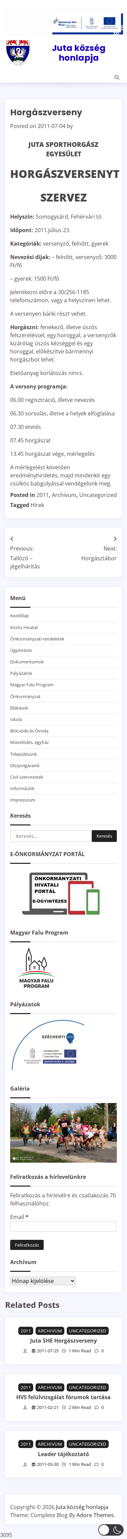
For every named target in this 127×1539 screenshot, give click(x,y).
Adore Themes (95, 1515)
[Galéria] (63, 1160)
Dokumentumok (27, 662)
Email (19, 1217)
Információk (22, 788)
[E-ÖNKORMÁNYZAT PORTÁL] (61, 916)
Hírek (37, 505)
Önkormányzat (25, 696)
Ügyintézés (21, 650)
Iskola (16, 719)
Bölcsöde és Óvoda (29, 731)
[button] (111, 1530)
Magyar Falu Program (32, 685)
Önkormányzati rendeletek (37, 639)
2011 (43, 495)
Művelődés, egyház (29, 742)
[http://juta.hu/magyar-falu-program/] (35, 988)
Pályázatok (21, 673)
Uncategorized (98, 495)
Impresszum (22, 800)
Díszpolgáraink (25, 765)
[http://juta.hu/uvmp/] (47, 1072)
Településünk (23, 754)
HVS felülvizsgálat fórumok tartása (63, 1397)
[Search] (117, 77)
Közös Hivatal (24, 627)
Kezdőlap (19, 616)
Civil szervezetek (26, 777)
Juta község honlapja (79, 52)
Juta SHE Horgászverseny (63, 1340)
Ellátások (19, 708)
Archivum (64, 495)
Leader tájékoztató (63, 1454)
